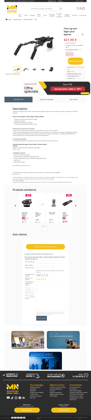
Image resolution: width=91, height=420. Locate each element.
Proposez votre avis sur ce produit (45, 247)
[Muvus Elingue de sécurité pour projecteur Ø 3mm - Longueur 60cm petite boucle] (39, 203)
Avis (74, 99)
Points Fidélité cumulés (71, 49)
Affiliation (33, 391)
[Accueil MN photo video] (12, 9)
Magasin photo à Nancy (57, 394)
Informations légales (75, 391)
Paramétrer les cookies (76, 396)
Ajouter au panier (75, 61)
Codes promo (34, 394)
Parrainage (33, 389)
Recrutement (73, 389)
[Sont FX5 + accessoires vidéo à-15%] (56, 88)
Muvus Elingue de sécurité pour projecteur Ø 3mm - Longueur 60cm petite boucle (38, 214)
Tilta (35, 19)
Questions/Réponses (56, 389)
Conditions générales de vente (78, 392)
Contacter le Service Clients (58, 387)
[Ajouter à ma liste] (82, 35)
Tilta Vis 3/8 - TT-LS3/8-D (52, 213)
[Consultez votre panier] (83, 8)
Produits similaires (46, 99)
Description (18, 100)
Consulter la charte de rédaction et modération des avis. (39, 254)
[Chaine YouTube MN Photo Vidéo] (8, 398)
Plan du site (72, 399)
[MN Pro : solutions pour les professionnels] (45, 361)
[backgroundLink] (2, 210)
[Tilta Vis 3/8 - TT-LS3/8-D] (52, 203)
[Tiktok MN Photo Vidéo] (12, 398)
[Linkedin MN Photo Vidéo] (24, 398)
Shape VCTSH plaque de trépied (65, 214)
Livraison (52, 391)
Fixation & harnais (27, 19)
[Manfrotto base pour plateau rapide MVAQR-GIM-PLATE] (25, 203)
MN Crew (32, 398)
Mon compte (53, 396)
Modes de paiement (56, 392)
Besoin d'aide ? (80, 1)
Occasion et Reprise (36, 396)
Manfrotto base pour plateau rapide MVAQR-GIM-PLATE (25, 214)
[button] (43, 226)
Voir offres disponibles (69, 53)
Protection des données (76, 394)
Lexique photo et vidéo (76, 398)
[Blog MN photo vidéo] (63, 340)
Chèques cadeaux (35, 387)
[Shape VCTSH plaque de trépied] (66, 203)
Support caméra (17, 19)
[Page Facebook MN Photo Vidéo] (20, 398)
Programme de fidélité (36, 392)
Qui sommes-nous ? (75, 387)
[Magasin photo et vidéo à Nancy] (27, 340)
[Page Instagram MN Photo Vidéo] (16, 398)
